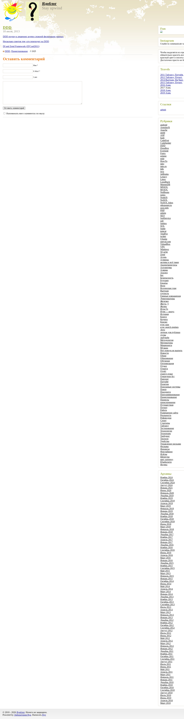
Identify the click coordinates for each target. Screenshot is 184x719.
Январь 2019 (166, 511)
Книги (163, 317)
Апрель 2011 (166, 672)
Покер (163, 389)
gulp (162, 158)
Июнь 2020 (165, 490)
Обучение (165, 361)
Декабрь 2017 (167, 534)
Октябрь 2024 (167, 480)
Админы (164, 259)
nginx (162, 195)
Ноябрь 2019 (166, 498)
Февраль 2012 (167, 646)
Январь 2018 (166, 532)
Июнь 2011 (165, 667)
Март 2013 (165, 612)
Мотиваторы (166, 342)
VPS (162, 247)
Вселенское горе (168, 288)
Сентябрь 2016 (167, 550)
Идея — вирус (167, 311)
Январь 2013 (166, 617)
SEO (162, 215)
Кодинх (164, 319)
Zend (162, 254)
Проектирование (168, 397)
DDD (162, 145)
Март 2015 (165, 573)
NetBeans (164, 192)
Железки (164, 301)
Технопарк (165, 433)
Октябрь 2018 (167, 519)
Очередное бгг (167, 376)
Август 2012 (166, 630)
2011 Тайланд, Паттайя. (171, 74)
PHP (162, 210)
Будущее (164, 280)
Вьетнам (164, 291)
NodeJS (163, 197)
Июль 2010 (165, 695)
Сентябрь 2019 (167, 501)
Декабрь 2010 (167, 682)
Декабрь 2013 (167, 597)
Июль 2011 (165, 664)
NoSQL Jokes (166, 202)
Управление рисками (170, 444)
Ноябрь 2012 (166, 622)
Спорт (163, 420)
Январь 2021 (166, 488)
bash (162, 138)
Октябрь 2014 (167, 581)
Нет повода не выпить (171, 350)
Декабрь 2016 (167, 545)
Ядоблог (49, 3)
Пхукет (163, 407)
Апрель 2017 (166, 539)
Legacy (163, 176)
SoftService (165, 218)
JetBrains (164, 174)
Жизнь (163, 306)
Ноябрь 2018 (166, 516)
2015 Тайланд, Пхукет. (171, 82)
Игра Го (164, 309)
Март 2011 (165, 674)
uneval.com (165, 241)
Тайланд (164, 425)
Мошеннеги (166, 345)
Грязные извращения (170, 296)
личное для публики (170, 332)
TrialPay (164, 234)
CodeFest (164, 140)
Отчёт (163, 371)
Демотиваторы (167, 298)
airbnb (163, 109)
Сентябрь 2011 (167, 659)
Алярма (164, 270)
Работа (163, 410)
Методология (166, 340)
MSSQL (164, 187)
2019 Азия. (165, 93)
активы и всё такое (169, 262)
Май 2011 (165, 669)
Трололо (164, 438)
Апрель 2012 (166, 641)
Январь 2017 (166, 542)
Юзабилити (166, 462)
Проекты (164, 400)
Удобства (164, 441)
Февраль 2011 (167, 677)
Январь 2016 (166, 560)
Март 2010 (165, 703)
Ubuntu (163, 239)
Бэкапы (164, 283)
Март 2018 (165, 526)
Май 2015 (165, 571)
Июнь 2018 (165, 524)
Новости (164, 353)
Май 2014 (165, 586)
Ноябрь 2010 (166, 685)
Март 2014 (165, 591)
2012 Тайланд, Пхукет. (171, 77)
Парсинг (164, 379)
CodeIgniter (165, 143)
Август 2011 (166, 661)
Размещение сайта (169, 413)
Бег (162, 275)
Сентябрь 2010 (167, 690)
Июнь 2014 (165, 584)
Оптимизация (167, 363)
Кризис (163, 322)
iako (162, 164)
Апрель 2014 (166, 589)
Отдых (163, 366)
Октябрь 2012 (167, 625)
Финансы (165, 449)
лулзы (163, 335)
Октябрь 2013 (167, 602)
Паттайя (164, 381)
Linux (163, 179)
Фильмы (164, 446)
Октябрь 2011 (167, 656)
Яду (44, 715)
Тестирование (167, 428)
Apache (163, 130)
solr (162, 221)
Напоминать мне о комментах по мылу (25, 113)
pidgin (163, 213)
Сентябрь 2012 (167, 628)
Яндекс (163, 464)
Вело (162, 285)
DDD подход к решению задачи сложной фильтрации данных (33, 36)
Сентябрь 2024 (167, 482)
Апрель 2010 (166, 700)
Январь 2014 (166, 594)
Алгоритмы (166, 267)
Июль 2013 (165, 607)
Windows (164, 249)
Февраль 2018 (167, 529)
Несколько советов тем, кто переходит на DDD (26, 41)
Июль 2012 (165, 633)
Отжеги (164, 368)
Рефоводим (165, 418)
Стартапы (165, 423)
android (163, 125)
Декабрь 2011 (166, 651)
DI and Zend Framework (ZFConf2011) (21, 46)
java (162, 171)
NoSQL (164, 200)
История (164, 314)
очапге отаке (166, 374)
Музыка (164, 348)
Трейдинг (165, 436)
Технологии (166, 431)
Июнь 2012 (165, 635)
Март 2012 (165, 643)
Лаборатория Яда (22, 715)
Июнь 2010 (165, 698)
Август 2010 (166, 692)
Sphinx (163, 223)
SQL (162, 226)
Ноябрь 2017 (166, 537)
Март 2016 (165, 558)
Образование (166, 358)
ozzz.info (164, 208)
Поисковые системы (170, 387)
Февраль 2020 (167, 493)
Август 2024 (166, 485)
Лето (162, 330)
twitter (163, 236)
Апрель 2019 (166, 503)
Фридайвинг (166, 451)
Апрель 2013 (166, 609)
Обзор (163, 355)
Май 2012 (165, 638)
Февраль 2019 (167, 508)
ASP (162, 135)
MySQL (164, 189)
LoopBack (165, 182)
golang (163, 156)
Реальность (165, 415)
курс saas (164, 324)
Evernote (164, 151)
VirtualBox (165, 244)
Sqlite (162, 228)
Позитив (164, 384)
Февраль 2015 (167, 576)
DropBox (164, 148)
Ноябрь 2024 (166, 477)
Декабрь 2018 (167, 514)
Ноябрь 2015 (166, 565)
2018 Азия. (165, 90)
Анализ (164, 272)
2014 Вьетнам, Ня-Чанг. (171, 80)
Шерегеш (164, 457)
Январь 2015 (166, 578)
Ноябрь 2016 (166, 547)
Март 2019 (165, 506)
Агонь (163, 257)
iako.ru (163, 166)
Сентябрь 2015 (167, 568)
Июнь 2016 (165, 552)
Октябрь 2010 (167, 687)
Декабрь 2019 (167, 495)
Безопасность (166, 278)
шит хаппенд (166, 459)
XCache (164, 252)
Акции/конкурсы (168, 265)
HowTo (163, 161)
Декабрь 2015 (167, 563)
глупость (164, 293)
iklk (162, 169)
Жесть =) (164, 304)
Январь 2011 (166, 680)
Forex (163, 153)
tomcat (163, 231)
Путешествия (166, 405)
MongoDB (165, 184)
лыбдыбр (164, 337)
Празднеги (165, 392)
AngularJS (165, 127)
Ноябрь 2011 (166, 654)
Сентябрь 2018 (167, 521)
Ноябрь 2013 (166, 599)
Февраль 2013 (167, 615)
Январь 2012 (166, 648)
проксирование (167, 402)
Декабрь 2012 (167, 620)
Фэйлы (163, 454)
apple (162, 132)
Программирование (170, 394)
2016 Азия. (165, 85)
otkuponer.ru (166, 205)
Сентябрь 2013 (167, 604)
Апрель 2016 (166, 555)
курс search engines (169, 327)
